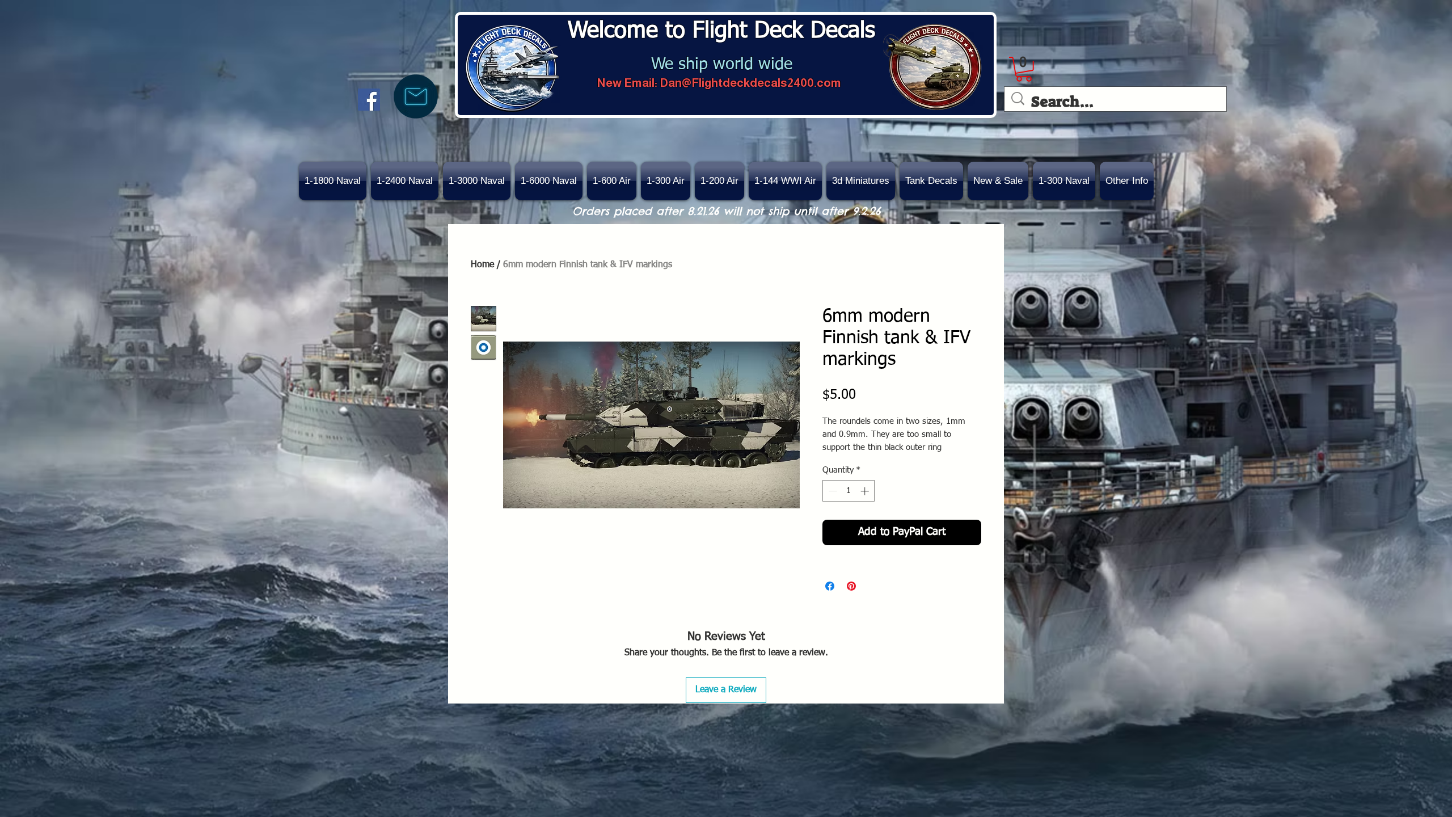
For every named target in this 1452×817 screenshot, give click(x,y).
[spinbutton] (848, 491)
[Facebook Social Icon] (369, 100)
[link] (1024, 69)
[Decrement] (831, 491)
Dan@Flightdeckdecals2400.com (750, 82)
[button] (998, 181)
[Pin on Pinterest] (851, 586)
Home (482, 264)
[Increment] (865, 491)
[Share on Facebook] (830, 586)
